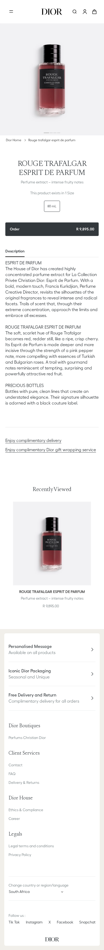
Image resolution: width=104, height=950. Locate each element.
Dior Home (13, 140)
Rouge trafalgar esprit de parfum (51, 140)
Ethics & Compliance (26, 810)
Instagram (34, 922)
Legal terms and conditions (31, 846)
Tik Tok (14, 922)
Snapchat (87, 922)
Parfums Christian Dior (27, 738)
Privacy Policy (20, 855)
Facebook (65, 922)
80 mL (52, 206)
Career (14, 818)
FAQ (12, 774)
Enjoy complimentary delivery (33, 440)
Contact (15, 765)
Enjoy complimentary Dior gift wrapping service (50, 449)
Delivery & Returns (24, 782)
